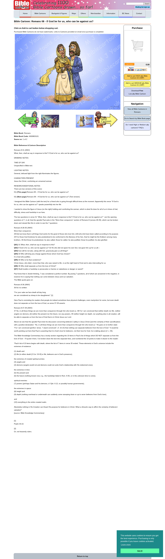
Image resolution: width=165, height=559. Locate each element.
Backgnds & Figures (59, 13)
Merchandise (96, 13)
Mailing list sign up (143, 7)
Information (111, 13)
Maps (74, 13)
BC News (125, 13)
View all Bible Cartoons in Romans (137, 110)
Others (83, 13)
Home (25, 13)
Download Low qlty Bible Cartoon (137, 92)
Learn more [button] (126, 545)
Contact (139, 13)
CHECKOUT (129, 64)
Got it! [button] (140, 551)
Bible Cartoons (40, 13)
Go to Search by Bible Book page (137, 118)
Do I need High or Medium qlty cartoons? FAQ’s (137, 126)
